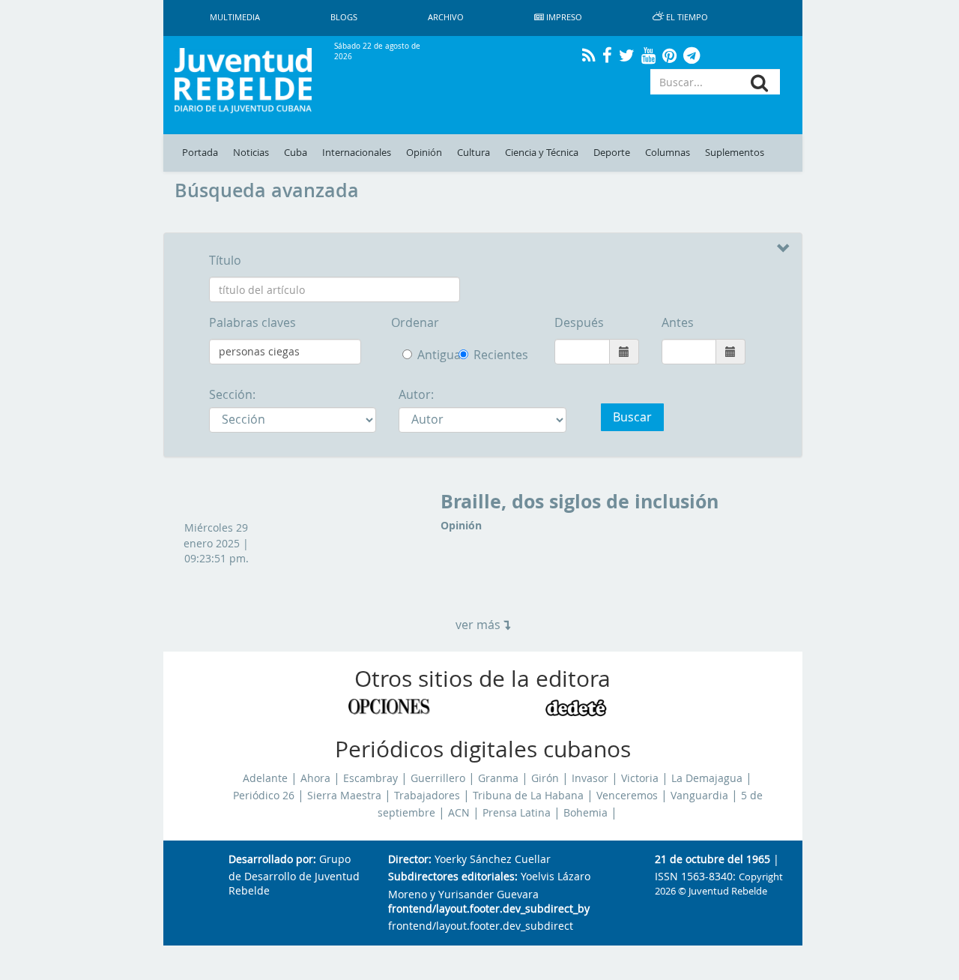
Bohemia (585, 813)
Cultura (473, 152)
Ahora (315, 778)
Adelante (265, 778)
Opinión (424, 152)
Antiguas (426, 354)
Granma (498, 778)
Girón (545, 778)
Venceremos (627, 795)
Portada (200, 152)
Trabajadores (427, 795)
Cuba (295, 152)
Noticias (251, 152)
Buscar (632, 417)
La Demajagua (706, 778)
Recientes (466, 355)
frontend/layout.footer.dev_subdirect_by (489, 909)
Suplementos (734, 152)
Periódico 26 (263, 795)
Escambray (370, 778)
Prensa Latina (516, 813)
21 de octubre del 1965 (712, 859)
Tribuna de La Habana (528, 795)
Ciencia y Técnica (541, 152)
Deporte (611, 152)
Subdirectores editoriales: (453, 877)
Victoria (640, 778)
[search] (759, 83)
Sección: (232, 394)
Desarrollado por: (272, 859)
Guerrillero (438, 778)
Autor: (416, 394)
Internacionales (356, 152)
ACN (459, 813)
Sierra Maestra (344, 795)
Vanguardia (699, 795)
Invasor (590, 778)
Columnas (667, 152)
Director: (410, 859)
